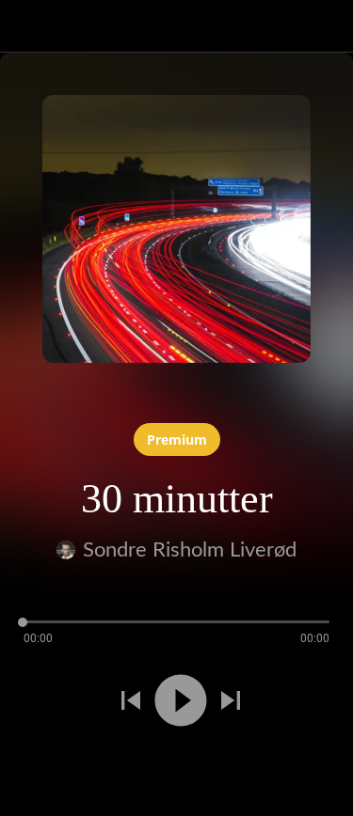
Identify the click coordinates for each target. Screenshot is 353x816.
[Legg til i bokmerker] (67, 767)
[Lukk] (26, 26)
